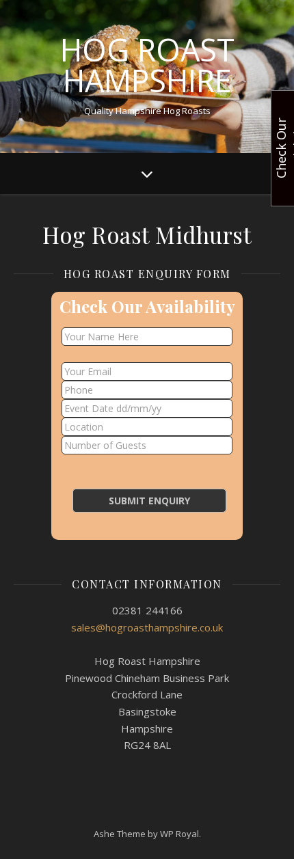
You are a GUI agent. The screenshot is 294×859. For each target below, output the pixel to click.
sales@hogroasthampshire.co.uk (147, 627)
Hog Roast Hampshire (147, 65)
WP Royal (179, 834)
